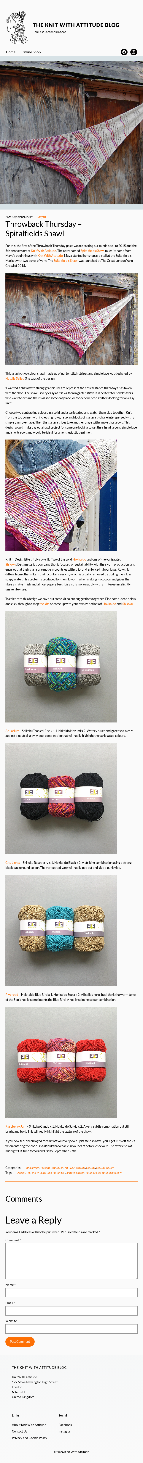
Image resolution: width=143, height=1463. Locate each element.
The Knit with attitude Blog (76, 25)
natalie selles (93, 1172)
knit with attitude (42, 1172)
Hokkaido (79, 559)
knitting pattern (105, 1167)
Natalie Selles (14, 378)
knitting (90, 1167)
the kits (44, 604)
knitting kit (59, 1172)
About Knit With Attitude (29, 1425)
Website (11, 1321)
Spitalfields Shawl (92, 251)
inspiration (57, 1167)
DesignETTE (24, 1172)
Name (10, 1285)
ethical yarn (32, 1167)
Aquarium (12, 731)
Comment (13, 1240)
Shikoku (10, 564)
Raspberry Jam (15, 1126)
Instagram (65, 1431)
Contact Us (19, 1431)
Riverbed (11, 995)
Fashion (45, 1167)
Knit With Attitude (43, 251)
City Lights (12, 863)
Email (10, 1303)
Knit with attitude (75, 1167)
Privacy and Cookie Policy (29, 1438)
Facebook (65, 1425)
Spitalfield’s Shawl (66, 261)
